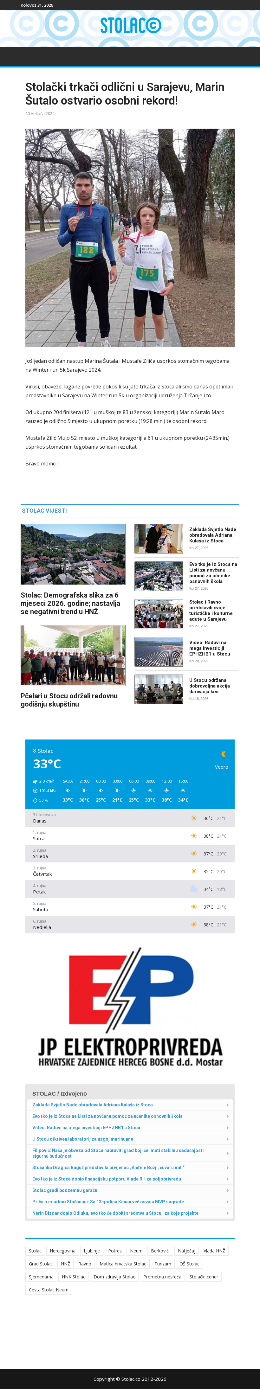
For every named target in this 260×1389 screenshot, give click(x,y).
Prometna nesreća (162, 1277)
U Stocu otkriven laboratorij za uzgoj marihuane (82, 1139)
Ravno (84, 1264)
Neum (136, 1251)
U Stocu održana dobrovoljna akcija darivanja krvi (209, 685)
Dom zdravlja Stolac (114, 1277)
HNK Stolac (73, 1277)
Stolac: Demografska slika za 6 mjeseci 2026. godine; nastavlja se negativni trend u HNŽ (70, 603)
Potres (115, 1251)
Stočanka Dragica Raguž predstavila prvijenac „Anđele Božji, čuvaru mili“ (108, 1167)
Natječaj (186, 1251)
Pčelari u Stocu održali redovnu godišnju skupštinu (69, 700)
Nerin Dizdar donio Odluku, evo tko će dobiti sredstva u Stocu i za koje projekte (115, 1213)
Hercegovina (62, 1251)
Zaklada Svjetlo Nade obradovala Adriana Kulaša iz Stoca (212, 535)
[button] (42, 791)
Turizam (162, 1264)
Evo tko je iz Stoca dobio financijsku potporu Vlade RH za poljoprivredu (106, 1178)
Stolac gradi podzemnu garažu (64, 1190)
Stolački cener (204, 1277)
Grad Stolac (41, 1264)
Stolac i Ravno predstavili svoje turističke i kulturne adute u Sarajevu (211, 610)
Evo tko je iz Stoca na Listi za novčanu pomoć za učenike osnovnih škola (213, 572)
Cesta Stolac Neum (48, 1290)
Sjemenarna (41, 1277)
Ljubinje (92, 1251)
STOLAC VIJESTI (44, 510)
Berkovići (160, 1251)
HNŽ (65, 1264)
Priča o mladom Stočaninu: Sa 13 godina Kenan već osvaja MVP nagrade (108, 1201)
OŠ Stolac (189, 1264)
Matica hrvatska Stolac (123, 1264)
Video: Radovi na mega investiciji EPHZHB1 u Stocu (209, 648)
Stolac (35, 1251)
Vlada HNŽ (214, 1251)
